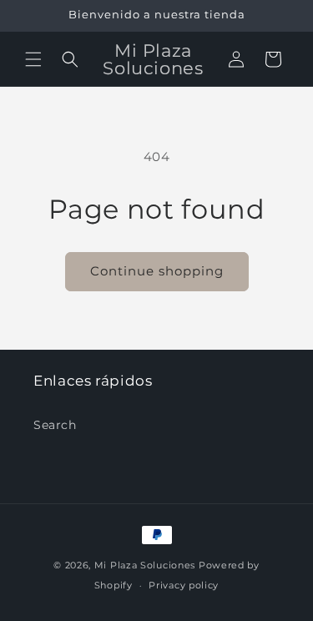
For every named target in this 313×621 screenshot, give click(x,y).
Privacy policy (184, 585)
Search (55, 424)
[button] (33, 59)
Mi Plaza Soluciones (144, 565)
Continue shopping (157, 271)
